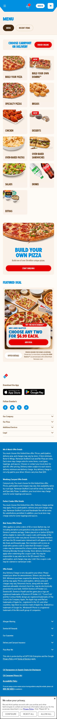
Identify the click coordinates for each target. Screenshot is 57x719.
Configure (10, 714)
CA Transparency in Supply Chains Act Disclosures (22, 669)
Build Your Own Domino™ (40, 75)
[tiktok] (26, 407)
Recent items (24, 27)
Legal (5, 432)
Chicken (9, 130)
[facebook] (5, 407)
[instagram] (12, 407)
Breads (35, 103)
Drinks (35, 184)
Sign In (40, 6)
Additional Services (10, 427)
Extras (8, 211)
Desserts (36, 130)
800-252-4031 (8, 689)
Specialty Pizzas (13, 103)
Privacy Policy (8, 659)
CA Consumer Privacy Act (12, 675)
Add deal (28, 342)
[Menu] (4, 5)
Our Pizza (6, 422)
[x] (19, 407)
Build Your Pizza (13, 77)
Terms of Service (24, 659)
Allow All (46, 714)
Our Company (8, 416)
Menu (8, 27)
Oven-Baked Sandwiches (38, 155)
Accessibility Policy (10, 681)
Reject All (28, 714)
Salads (8, 184)
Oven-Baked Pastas (14, 157)
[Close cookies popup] (55, 699)
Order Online (43, 44)
